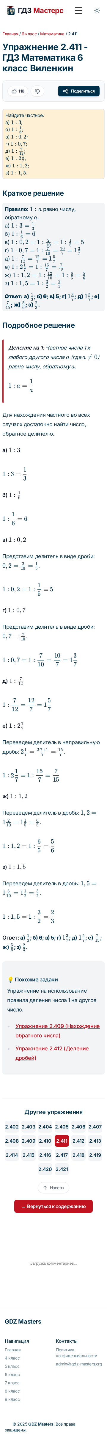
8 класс (12, 1390)
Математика (52, 33)
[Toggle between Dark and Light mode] (96, 10)
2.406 (78, 1127)
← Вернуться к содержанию (53, 1206)
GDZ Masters (23, 1321)
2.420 (45, 1169)
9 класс (12, 1399)
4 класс (12, 1357)
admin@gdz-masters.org (79, 1363)
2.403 (28, 1127)
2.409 (28, 1141)
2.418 (78, 1155)
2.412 (78, 1141)
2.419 (95, 1155)
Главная (10, 33)
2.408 (11, 1141)
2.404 (45, 1127)
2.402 (11, 1127)
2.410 (45, 1141)
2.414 (12, 1155)
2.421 (62, 1169)
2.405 (61, 1127)
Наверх (57, 1187)
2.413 (95, 1141)
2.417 (61, 1155)
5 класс (12, 1366)
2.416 (45, 1155)
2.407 (95, 1127)
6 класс (29, 33)
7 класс (12, 1382)
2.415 (28, 1155)
